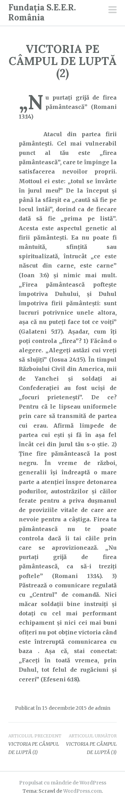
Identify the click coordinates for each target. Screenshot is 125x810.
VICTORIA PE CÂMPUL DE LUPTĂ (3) (91, 744)
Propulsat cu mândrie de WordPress (62, 783)
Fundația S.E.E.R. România (42, 12)
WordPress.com (82, 791)
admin (102, 708)
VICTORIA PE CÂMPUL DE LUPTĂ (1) (34, 744)
